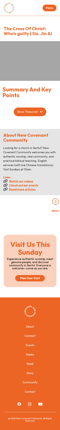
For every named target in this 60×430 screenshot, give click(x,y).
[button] (49, 8)
